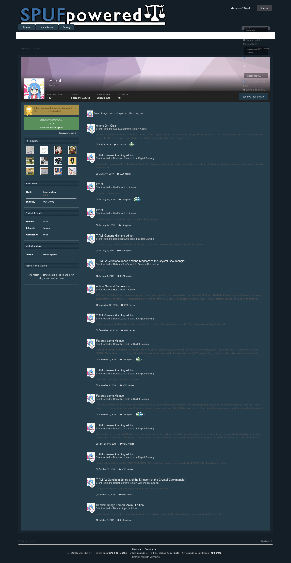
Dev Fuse (173, 552)
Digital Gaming (146, 158)
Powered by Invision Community (145, 556)
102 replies (127, 359)
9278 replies (125, 173)
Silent (96, 113)
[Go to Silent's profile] (90, 114)
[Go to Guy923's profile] (58, 150)
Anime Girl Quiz (106, 125)
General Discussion (148, 264)
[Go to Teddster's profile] (30, 160)
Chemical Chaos (118, 552)
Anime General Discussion (113, 286)
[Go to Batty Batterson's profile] (58, 160)
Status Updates (254, 40)
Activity (66, 27)
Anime (143, 128)
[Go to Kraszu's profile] (72, 171)
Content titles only (255, 89)
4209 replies (129, 304)
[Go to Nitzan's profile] (44, 150)
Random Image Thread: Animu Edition (120, 505)
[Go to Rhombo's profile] (58, 171)
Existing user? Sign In (241, 8)
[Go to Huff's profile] (30, 150)
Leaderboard (47, 27)
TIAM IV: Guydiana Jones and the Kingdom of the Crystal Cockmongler (140, 261)
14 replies (126, 199)
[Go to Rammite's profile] (44, 160)
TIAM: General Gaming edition (115, 155)
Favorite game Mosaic (110, 340)
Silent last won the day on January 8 (53, 107)
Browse (26, 27)
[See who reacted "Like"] (138, 199)
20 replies (121, 144)
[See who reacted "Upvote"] (132, 144)
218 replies (125, 520)
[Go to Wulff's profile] (44, 171)
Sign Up (264, 7)
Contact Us (150, 549)
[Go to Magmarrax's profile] (72, 160)
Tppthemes (215, 552)
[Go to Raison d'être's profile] (72, 150)
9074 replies (126, 275)
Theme (136, 549)
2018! (99, 184)
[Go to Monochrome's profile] (30, 171)
